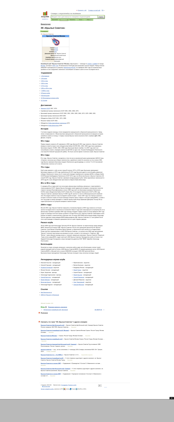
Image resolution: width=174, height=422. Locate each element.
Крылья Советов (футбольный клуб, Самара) (55, 368)
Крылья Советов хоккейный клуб (51, 339)
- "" (50, 295)
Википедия (55, 19)
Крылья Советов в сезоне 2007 (51, 374)
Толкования (64, 19)
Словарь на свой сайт (94, 10)
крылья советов (46, 349)
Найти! (101, 17)
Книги (80, 19)
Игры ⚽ (89, 19)
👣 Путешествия (46, 386)
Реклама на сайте (72, 385)
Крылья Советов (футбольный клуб (52, 325)
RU (102, 10)
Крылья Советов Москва (49, 335)
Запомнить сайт (82, 10)
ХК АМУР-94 (98, 309)
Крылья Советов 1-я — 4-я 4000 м (51, 354)
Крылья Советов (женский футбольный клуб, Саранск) (58, 344)
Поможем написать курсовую (57, 307)
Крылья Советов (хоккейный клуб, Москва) (55, 330)
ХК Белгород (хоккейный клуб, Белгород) (56, 309)
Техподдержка (64, 385)
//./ (46, 292)
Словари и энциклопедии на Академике (66, 13)
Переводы (72, 19)
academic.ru (45, 19)
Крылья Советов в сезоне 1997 (51, 363)
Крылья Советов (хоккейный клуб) (52, 358)
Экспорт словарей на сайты (47, 389)
